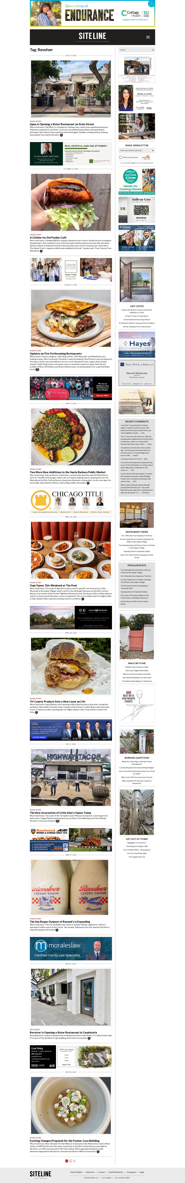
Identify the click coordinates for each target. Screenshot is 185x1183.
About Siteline (76, 1172)
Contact (101, 1172)
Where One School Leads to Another (137, 674)
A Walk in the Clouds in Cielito (136, 667)
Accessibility (106, 1178)
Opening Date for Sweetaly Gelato (137, 551)
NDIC (128, 1178)
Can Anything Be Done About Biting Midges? (136, 768)
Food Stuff (35, 121)
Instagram (131, 1172)
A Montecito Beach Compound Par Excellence (137, 323)
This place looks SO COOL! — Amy (134, 459)
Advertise (90, 1172)
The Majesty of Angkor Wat (137, 846)
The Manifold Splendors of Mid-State (136, 677)
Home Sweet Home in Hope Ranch (137, 319)
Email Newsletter (116, 1172)
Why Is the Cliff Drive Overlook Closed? (136, 777)
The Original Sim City (137, 857)
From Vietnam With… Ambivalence (136, 850)
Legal (141, 1172)
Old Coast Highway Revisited (136, 670)
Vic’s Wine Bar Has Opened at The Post (137, 536)
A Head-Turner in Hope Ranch (136, 316)
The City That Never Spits (137, 853)
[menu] (148, 37)
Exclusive (35, 1029)
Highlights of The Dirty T (137, 843)
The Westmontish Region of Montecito (137, 681)
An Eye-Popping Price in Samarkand (137, 327)
